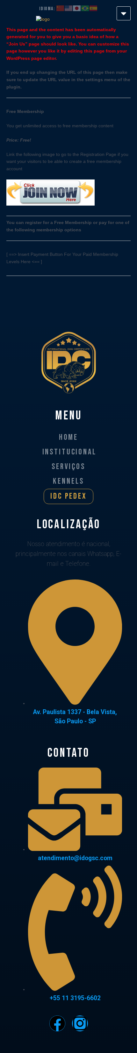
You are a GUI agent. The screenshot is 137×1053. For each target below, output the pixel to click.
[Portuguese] (85, 8)
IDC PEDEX (68, 496)
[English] (69, 8)
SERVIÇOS (68, 467)
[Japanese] (77, 8)
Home (68, 437)
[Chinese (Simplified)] (51, 8)
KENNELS (68, 481)
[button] (124, 13)
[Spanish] (94, 8)
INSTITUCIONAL (69, 452)
